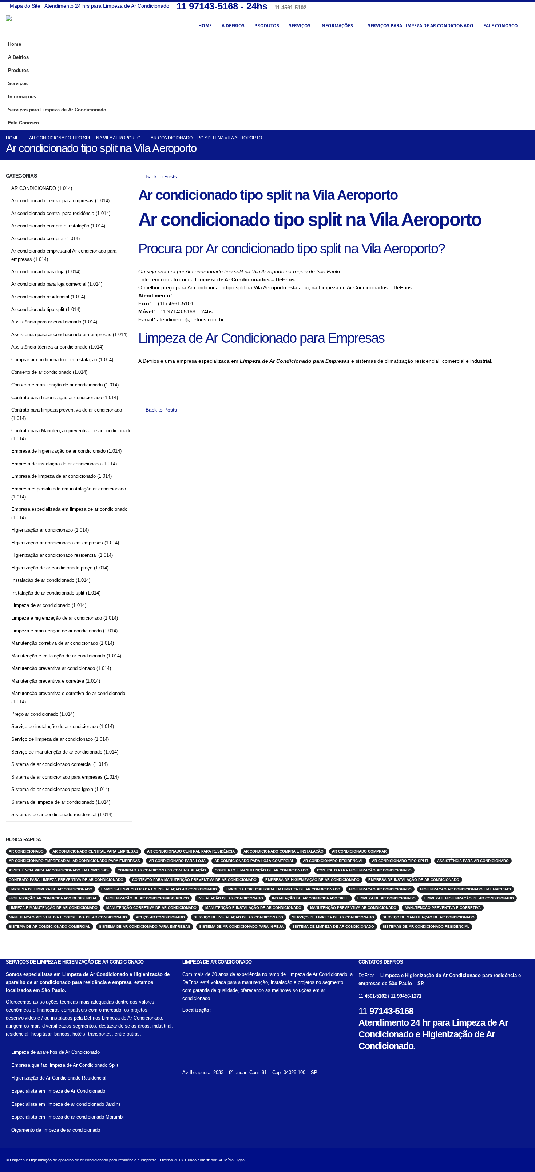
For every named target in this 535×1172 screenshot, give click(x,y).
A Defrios (233, 26)
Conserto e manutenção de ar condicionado (57, 385)
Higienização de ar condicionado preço (51, 568)
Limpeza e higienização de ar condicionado (56, 618)
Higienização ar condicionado (42, 530)
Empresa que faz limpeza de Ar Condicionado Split (64, 1065)
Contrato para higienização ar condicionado (56, 397)
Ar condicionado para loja (37, 271)
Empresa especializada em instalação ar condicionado (68, 489)
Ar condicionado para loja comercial (48, 284)
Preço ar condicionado (34, 714)
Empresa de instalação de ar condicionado (56, 463)
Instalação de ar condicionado (42, 580)
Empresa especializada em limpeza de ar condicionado (69, 509)
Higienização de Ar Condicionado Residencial (58, 1078)
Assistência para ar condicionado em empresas (61, 334)
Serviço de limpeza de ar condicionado (52, 739)
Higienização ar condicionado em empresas (57, 542)
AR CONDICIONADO (33, 188)
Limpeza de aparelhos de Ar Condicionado (55, 1052)
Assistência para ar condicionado (46, 322)
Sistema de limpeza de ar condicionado (52, 802)
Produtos (266, 26)
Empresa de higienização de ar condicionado (58, 451)
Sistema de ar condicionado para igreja (52, 789)
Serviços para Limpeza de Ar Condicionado (420, 26)
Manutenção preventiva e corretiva (47, 681)
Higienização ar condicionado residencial (54, 555)
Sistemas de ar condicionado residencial (53, 814)
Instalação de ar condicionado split (47, 593)
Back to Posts (160, 176)
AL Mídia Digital (231, 1160)
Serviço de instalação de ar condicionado (54, 726)
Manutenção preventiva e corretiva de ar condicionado (68, 693)
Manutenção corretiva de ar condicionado (54, 643)
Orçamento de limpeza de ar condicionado (55, 1130)
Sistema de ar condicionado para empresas (57, 777)
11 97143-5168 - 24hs (223, 6)
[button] (521, 107)
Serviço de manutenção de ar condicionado (56, 752)
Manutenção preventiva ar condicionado (53, 668)
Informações (336, 26)
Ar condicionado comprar (37, 238)
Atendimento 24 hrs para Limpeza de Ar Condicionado (106, 6)
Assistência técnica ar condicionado (49, 347)
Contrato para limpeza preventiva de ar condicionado (66, 410)
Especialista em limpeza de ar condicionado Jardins (66, 1104)
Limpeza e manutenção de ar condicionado (56, 630)
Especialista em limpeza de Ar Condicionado (58, 1091)
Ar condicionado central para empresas (52, 200)
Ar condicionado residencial (40, 296)
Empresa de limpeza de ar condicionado (53, 476)
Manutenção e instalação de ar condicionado (58, 656)
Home (205, 26)
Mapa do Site (25, 6)
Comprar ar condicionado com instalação (54, 359)
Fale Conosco (500, 26)
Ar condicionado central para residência (52, 213)
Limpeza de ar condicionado (40, 605)
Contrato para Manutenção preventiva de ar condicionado (71, 430)
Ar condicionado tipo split (37, 309)
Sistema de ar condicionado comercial (51, 764)
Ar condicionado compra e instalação (50, 226)
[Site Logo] (46, 25)
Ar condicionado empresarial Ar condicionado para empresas (74, 861)
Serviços (299, 26)
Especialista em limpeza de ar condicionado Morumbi (67, 1117)
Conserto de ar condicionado (41, 372)
